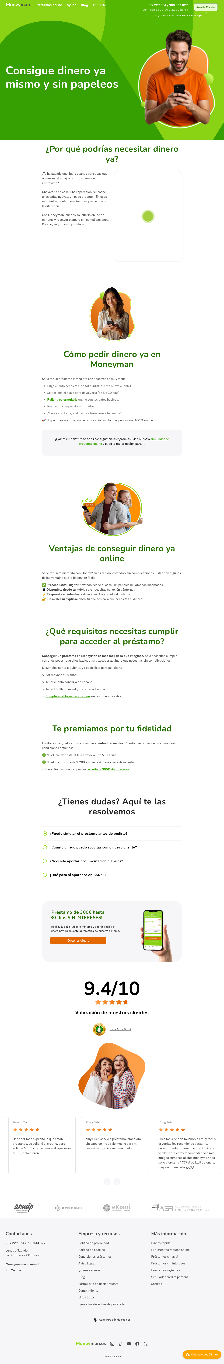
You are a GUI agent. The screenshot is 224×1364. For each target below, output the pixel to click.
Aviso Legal (86, 1263)
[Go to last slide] (107, 1181)
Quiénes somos (89, 1270)
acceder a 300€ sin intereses (108, 769)
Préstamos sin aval (164, 1257)
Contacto (99, 5)
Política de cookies (91, 1250)
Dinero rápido (160, 1243)
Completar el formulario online (68, 696)
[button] (112, 833)
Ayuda (71, 5)
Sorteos (156, 1284)
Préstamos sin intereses (168, 1263)
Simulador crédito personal (170, 1277)
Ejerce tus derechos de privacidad (102, 1304)
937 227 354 (157, 5)
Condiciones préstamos (95, 1257)
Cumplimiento (88, 1291)
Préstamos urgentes (165, 1270)
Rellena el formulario (62, 399)
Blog (84, 5)
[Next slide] (116, 1181)
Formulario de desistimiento (98, 1284)
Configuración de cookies (115, 1319)
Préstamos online (49, 5)
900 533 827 (178, 5)
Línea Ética (86, 1297)
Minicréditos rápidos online (170, 1250)
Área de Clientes (205, 7)
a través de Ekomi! (120, 1029)
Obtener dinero (78, 940)
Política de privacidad (93, 1243)
